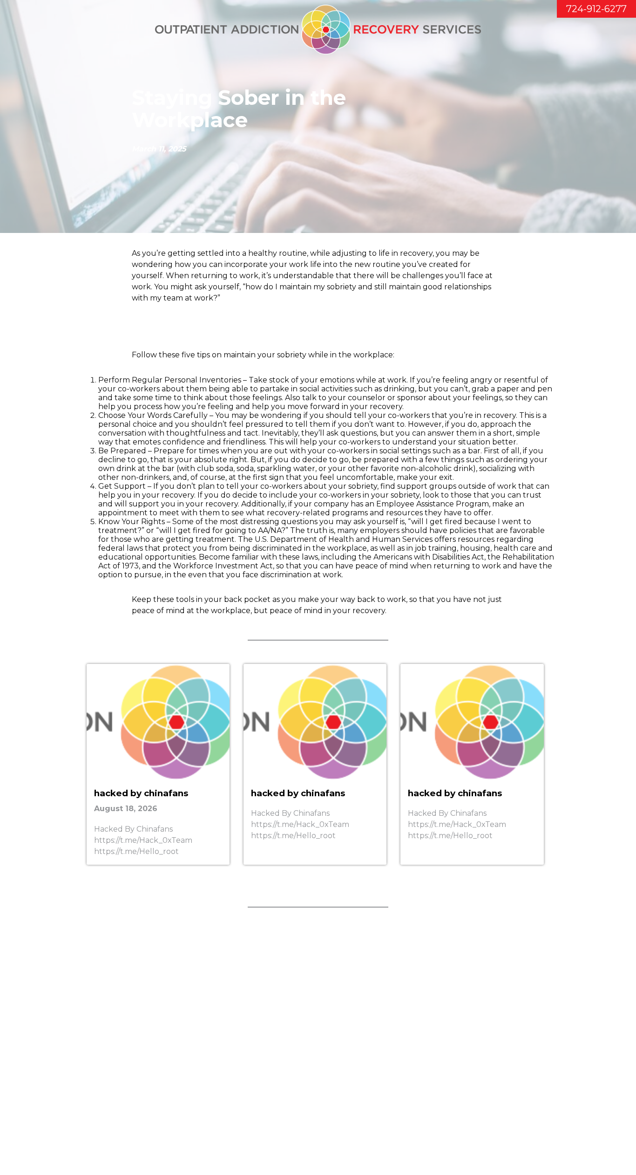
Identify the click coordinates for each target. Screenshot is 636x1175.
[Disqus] (318, 1047)
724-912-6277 (596, 8)
